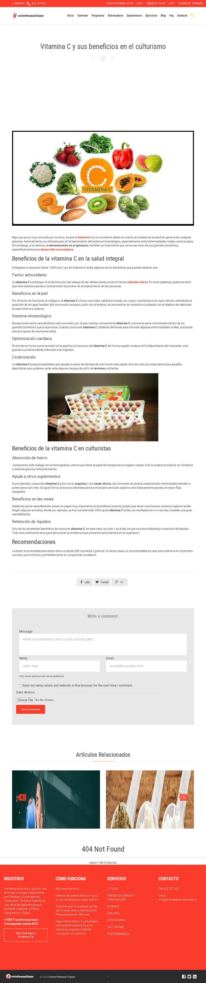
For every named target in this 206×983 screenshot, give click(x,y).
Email (110, 658)
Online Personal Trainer (62, 976)
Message (26, 631)
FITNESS (113, 888)
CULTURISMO (116, 927)
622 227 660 (171, 888)
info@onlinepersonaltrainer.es (178, 899)
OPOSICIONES (116, 920)
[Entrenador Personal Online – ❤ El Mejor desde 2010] (28, 15)
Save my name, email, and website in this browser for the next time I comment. (77, 685)
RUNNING (113, 906)
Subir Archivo (101, 692)
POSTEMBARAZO (118, 933)
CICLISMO (113, 913)
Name (23, 658)
